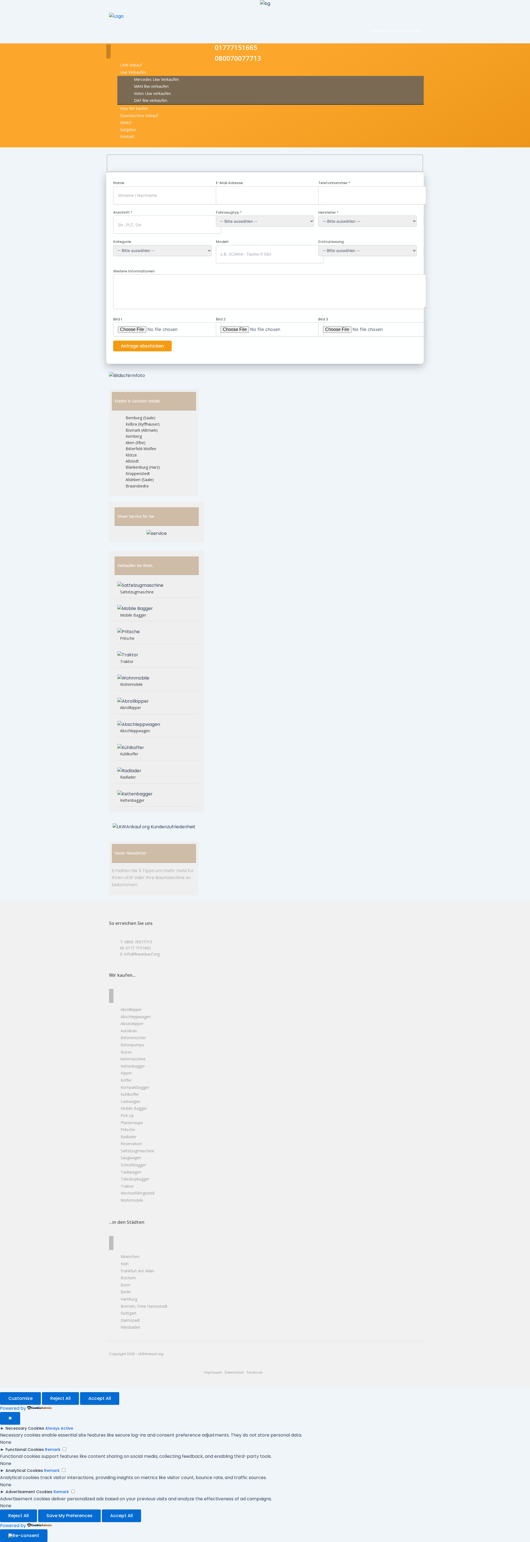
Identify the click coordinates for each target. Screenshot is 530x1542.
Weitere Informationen (134, 271)
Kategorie (122, 241)
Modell (222, 241)
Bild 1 (117, 319)
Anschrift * (122, 212)
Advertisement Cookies (29, 1492)
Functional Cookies (25, 1449)
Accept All (99, 1398)
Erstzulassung (331, 241)
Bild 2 (221, 319)
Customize (20, 1398)
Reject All (60, 1398)
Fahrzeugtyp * (229, 212)
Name (118, 182)
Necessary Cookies (25, 1428)
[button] (133, 72)
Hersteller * (328, 212)
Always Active (59, 1428)
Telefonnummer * (334, 182)
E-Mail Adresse (229, 182)
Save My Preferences (69, 1515)
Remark (52, 1449)
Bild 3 (323, 319)
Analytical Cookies (24, 1470)
